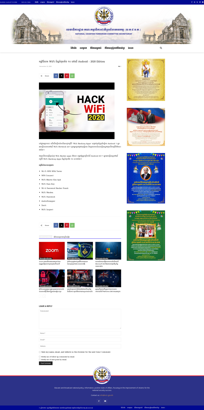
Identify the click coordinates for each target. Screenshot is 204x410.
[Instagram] (194, 2)
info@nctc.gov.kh (106, 395)
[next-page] (44, 296)
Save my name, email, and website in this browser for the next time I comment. (76, 352)
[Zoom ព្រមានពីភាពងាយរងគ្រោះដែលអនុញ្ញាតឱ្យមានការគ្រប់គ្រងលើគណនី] (52, 251)
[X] (197, 2)
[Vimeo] (200, 2)
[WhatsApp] (72, 75)
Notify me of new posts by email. (54, 359)
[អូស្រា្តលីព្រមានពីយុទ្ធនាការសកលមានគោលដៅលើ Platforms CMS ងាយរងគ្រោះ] (108, 278)
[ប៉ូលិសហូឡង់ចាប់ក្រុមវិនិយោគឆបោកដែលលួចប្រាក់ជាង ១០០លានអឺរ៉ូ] (80, 251)
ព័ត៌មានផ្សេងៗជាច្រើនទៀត (62, 237)
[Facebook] (192, 2)
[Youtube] (202, 2)
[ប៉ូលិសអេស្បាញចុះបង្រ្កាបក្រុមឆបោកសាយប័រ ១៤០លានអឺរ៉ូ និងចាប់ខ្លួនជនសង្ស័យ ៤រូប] (52, 278)
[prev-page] (40, 296)
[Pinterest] (66, 75)
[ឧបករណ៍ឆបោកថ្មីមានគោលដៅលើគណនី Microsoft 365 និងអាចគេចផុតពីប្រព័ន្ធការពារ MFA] (108, 251)
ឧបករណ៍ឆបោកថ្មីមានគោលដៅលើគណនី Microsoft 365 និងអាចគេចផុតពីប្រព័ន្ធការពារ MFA (107, 264)
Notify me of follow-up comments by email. (58, 356)
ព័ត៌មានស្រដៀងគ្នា (45, 237)
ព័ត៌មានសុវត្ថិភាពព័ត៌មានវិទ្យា (46, 258)
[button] (161, 48)
